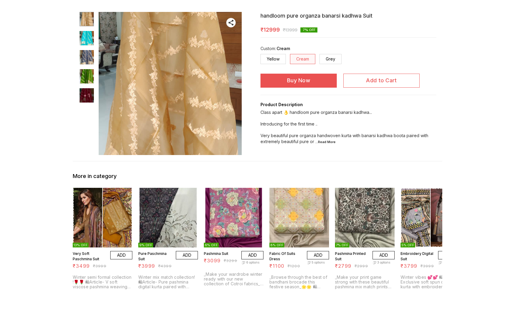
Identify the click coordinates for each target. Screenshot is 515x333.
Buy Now (298, 80)
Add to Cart (381, 80)
